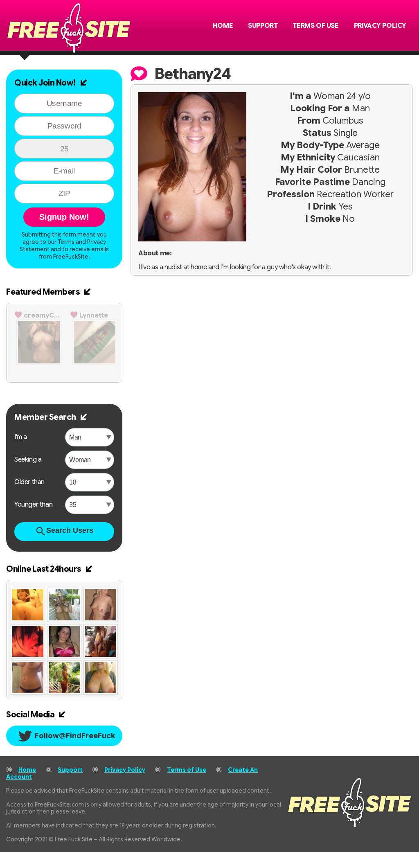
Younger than (33, 504)
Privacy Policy (380, 26)
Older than (29, 482)
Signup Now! (64, 216)
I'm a (20, 437)
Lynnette (93, 315)
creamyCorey (43, 315)
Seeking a (27, 459)
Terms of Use (315, 26)
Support (262, 26)
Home (223, 26)
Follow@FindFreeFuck (75, 735)
